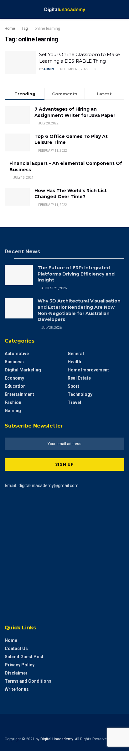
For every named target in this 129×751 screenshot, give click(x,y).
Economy (14, 378)
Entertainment (19, 394)
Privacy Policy (19, 664)
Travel (74, 402)
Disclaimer (16, 672)
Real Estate (79, 378)
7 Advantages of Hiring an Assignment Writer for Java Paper (74, 112)
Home (10, 28)
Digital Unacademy (56, 739)
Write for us (17, 689)
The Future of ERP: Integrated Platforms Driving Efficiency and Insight (76, 274)
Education (15, 386)
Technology (80, 394)
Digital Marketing (23, 369)
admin (49, 69)
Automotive (17, 353)
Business (14, 361)
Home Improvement (88, 369)
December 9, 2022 (73, 69)
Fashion (13, 402)
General (76, 353)
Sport (73, 386)
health (74, 361)
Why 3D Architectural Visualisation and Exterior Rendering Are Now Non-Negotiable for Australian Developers (79, 310)
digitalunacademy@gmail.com (48, 485)
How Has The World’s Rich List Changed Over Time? (70, 194)
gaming (13, 410)
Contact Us (16, 648)
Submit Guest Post (24, 656)
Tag (25, 28)
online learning (47, 28)
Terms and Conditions (28, 681)
